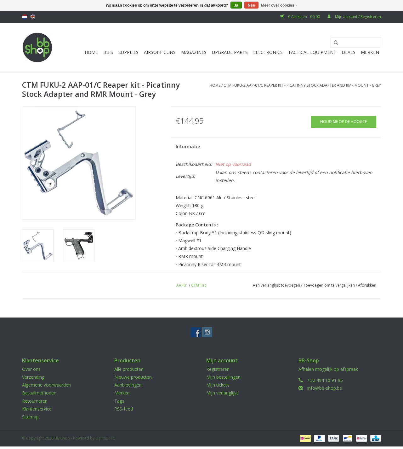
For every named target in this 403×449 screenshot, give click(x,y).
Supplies (128, 52)
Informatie (188, 146)
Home (91, 52)
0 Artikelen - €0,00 (304, 16)
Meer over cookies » (279, 5)
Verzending (33, 377)
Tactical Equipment (312, 52)
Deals (348, 52)
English (32, 16)
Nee (251, 5)
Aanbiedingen (128, 385)
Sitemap (30, 417)
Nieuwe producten (133, 377)
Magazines (194, 52)
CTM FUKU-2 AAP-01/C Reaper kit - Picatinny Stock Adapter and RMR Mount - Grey (302, 85)
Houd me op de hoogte (343, 121)
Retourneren (35, 401)
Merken (370, 52)
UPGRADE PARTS (230, 52)
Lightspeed (105, 438)
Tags (119, 401)
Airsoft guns (160, 52)
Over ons (31, 369)
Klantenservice (37, 409)
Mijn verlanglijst (222, 393)
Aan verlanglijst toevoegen (276, 285)
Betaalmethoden (39, 393)
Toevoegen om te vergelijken (329, 285)
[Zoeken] (334, 43)
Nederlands (24, 16)
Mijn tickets (218, 385)
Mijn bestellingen (223, 377)
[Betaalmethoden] (304, 437)
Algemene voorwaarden (46, 385)
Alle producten (129, 369)
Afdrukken (367, 285)
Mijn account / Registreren (357, 16)
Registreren (218, 369)
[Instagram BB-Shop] (207, 332)
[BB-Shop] (37, 47)
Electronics (268, 52)
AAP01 (182, 285)
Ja (236, 5)
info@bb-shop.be (324, 388)
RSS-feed (123, 409)
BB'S (108, 52)
